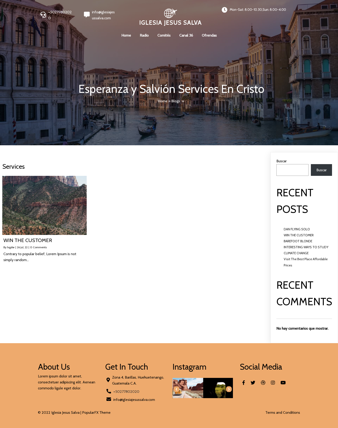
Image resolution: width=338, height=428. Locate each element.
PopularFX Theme (96, 412)
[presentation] (176, 389)
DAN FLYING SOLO (297, 229)
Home (162, 101)
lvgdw (10, 247)
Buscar (281, 161)
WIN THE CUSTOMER (299, 235)
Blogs (175, 101)
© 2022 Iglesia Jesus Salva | (60, 412)
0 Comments (38, 247)
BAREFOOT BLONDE (298, 241)
